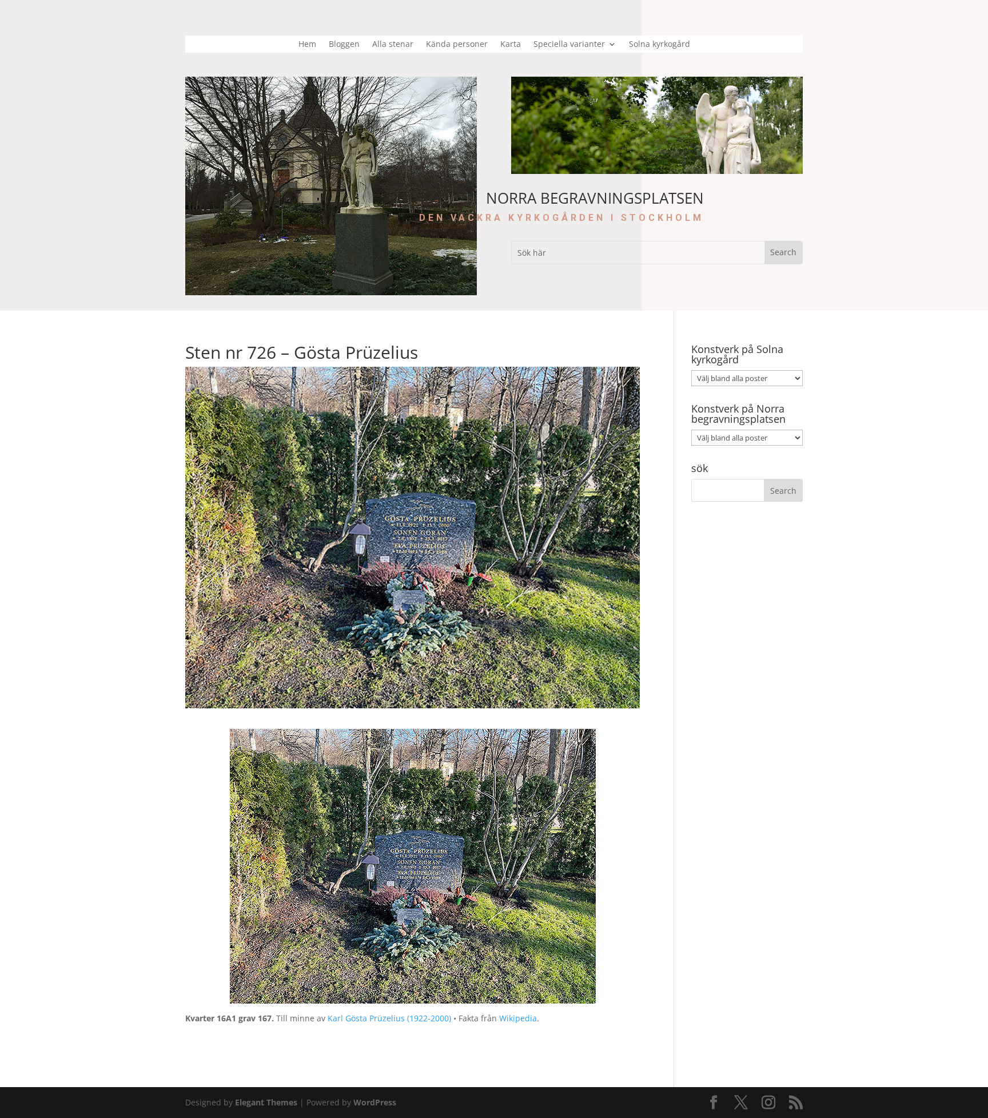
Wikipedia (518, 1018)
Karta (510, 44)
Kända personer (457, 44)
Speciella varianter (569, 44)
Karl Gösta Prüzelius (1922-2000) (389, 1018)
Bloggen (344, 44)
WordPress (374, 1102)
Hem (307, 44)
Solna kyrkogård (659, 44)
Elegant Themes (266, 1102)
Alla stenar (392, 44)
